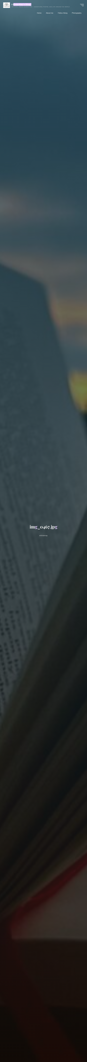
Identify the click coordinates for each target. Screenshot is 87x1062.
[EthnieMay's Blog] (6, 5)
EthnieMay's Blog (21, 4)
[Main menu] (82, 5)
